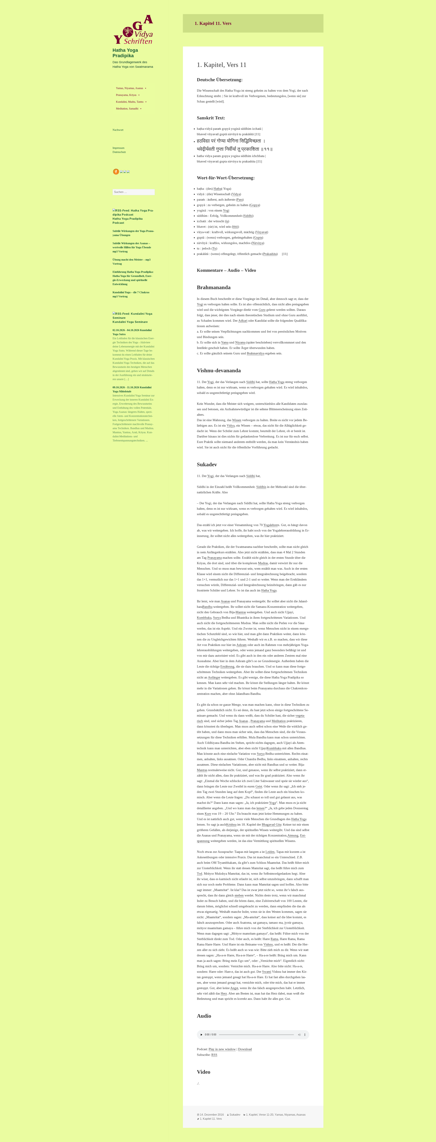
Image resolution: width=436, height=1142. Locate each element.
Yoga (272, 802)
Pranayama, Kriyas (126, 94)
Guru (262, 309)
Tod (199, 873)
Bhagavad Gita (271, 824)
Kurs (208, 813)
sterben (239, 895)
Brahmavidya (255, 353)
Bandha (207, 606)
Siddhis (261, 487)
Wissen (236, 420)
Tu (214, 248)
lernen (260, 808)
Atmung (292, 835)
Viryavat (261, 232)
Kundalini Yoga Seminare (130, 321)
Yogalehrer (270, 525)
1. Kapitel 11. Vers (211, 1118)
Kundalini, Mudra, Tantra (129, 101)
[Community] (121, 171)
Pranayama (214, 557)
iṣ (227, 221)
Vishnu (268, 944)
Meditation (279, 721)
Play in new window (222, 1049)
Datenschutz (119, 152)
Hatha (217, 188)
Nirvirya (257, 243)
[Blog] (128, 171)
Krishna (231, 824)
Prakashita (270, 254)
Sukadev (235, 1114)
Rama (274, 939)
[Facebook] (116, 171)
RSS (214, 1055)
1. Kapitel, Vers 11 (222, 64)
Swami (266, 971)
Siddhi (248, 215)
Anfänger (214, 677)
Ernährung (227, 666)
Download (245, 1049)
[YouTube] (124, 171)
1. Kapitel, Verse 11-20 (259, 1114)
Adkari (242, 320)
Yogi (226, 210)
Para (240, 199)
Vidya (236, 194)
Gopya (254, 205)
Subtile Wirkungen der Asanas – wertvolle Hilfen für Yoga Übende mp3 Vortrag (132, 247)
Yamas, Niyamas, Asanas (129, 88)
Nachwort (118, 129)
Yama (224, 342)
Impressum (118, 147)
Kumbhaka (204, 617)
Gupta (258, 237)
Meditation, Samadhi (127, 108)
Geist (258, 786)
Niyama (240, 342)
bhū (235, 226)
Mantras (241, 612)
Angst (234, 988)
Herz (224, 993)
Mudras (263, 563)
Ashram (241, 645)
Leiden (270, 852)
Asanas (225, 601)
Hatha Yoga (276, 382)
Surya (217, 617)
